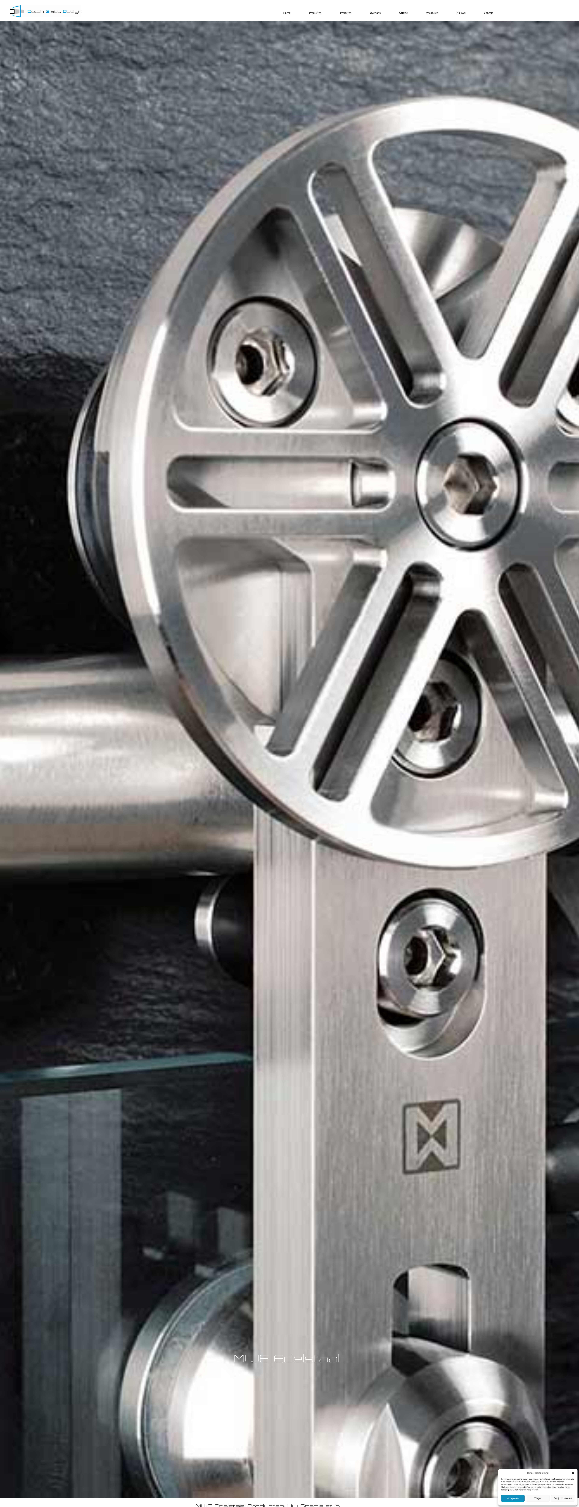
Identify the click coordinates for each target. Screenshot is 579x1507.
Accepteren (513, 1498)
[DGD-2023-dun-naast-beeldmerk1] (45, 7)
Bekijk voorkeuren (563, 1498)
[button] (572, 1472)
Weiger (537, 1498)
